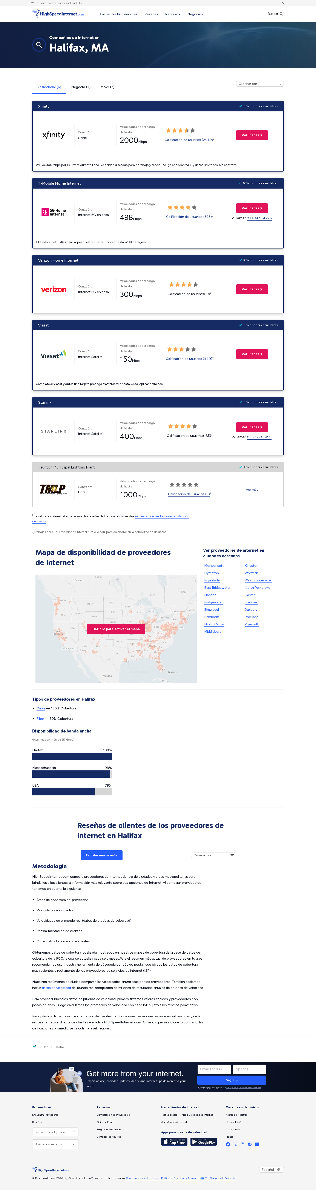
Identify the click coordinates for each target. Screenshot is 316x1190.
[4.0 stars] (187, 130)
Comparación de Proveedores (113, 1114)
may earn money (45, 3)
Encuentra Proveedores (118, 14)
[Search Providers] (73, 1132)
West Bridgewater (258, 580)
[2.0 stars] (175, 130)
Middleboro (213, 631)
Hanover (251, 602)
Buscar (273, 14)
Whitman (251, 573)
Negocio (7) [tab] (81, 87)
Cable (41, 708)
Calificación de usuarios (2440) (189, 140)
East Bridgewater (217, 588)
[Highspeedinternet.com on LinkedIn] (257, 1145)
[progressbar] (72, 756)
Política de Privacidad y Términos (179, 1178)
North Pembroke (257, 588)
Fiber (40, 719)
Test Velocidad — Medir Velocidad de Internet (187, 1114)
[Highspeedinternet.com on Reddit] (250, 1145)
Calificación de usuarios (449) (189, 359)
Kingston (251, 566)
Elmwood (211, 609)
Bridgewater (213, 602)
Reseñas (151, 14)
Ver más (252, 489)
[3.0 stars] (181, 130)
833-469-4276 (259, 218)
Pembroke (212, 617)
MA (46, 1047)
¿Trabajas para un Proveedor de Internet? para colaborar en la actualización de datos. (99, 532)
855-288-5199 (259, 437)
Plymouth (252, 624)
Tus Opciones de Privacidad (220, 1178)
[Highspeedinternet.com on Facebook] (228, 1145)
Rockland (252, 617)
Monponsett (214, 566)
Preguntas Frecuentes (109, 1129)
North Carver (214, 624)
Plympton (211, 573)
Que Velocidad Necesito (174, 1122)
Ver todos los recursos (109, 1136)
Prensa (229, 1136)
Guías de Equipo (106, 1122)
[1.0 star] (169, 130)
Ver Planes (247, 135)
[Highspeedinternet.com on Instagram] (242, 1145)
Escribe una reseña (101, 855)
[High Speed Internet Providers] (58, 13)
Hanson (210, 595)
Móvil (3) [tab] (107, 87)
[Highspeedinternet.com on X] (235, 1145)
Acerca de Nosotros (236, 1114)
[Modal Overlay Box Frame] (158, 1077)
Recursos (172, 14)
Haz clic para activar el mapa (116, 629)
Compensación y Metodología (142, 1178)
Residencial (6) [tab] (49, 87)
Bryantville (212, 580)
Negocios (195, 14)
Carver (250, 595)
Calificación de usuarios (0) (189, 494)
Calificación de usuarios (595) (189, 217)
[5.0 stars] (193, 130)
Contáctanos (233, 1129)
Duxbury (251, 609)
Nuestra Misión (234, 1122)
